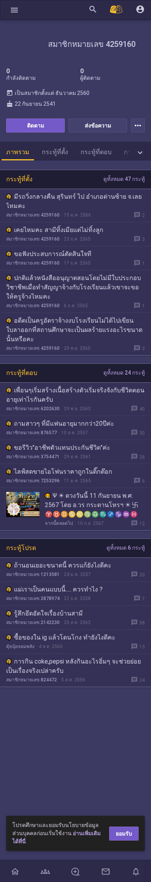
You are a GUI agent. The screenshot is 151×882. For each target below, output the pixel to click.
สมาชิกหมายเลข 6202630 (33, 408)
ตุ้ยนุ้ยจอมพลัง (20, 646)
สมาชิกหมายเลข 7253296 (33, 480)
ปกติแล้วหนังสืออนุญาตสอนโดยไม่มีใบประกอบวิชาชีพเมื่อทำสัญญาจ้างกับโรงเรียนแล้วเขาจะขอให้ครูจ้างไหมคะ (73, 287)
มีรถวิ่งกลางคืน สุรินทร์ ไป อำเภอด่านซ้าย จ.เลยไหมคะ (74, 201)
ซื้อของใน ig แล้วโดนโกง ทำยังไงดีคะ (64, 637)
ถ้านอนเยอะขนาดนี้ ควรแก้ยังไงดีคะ (63, 565)
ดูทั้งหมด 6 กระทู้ (125, 547)
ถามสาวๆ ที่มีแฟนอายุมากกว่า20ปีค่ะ (64, 423)
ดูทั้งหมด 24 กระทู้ (124, 372)
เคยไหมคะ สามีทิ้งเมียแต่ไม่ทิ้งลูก (58, 230)
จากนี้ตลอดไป (59, 523)
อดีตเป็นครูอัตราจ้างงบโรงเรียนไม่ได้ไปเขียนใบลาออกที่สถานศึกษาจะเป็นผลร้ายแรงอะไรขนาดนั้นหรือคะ (74, 330)
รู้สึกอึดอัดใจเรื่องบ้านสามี (48, 613)
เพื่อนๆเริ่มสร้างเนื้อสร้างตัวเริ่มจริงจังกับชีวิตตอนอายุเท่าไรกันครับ (75, 395)
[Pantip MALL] (116, 9)
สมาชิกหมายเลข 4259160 (33, 215)
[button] (14, 9)
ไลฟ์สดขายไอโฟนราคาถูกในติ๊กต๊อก (63, 471)
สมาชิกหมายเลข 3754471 (33, 456)
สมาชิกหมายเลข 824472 (31, 680)
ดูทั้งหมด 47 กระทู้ (124, 179)
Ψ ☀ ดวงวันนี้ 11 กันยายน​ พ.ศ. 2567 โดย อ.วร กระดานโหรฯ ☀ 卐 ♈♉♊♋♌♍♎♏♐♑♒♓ (91, 505)
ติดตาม (35, 125)
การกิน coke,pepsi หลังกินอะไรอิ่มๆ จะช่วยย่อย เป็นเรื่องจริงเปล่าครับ (73, 666)
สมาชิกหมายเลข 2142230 (33, 622)
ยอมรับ (124, 833)
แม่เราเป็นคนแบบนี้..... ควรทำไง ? (58, 589)
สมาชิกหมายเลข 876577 (31, 432)
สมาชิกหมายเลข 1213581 (33, 574)
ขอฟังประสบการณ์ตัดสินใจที (52, 254)
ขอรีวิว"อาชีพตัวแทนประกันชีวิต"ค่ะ (62, 447)
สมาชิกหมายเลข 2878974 (33, 598)
